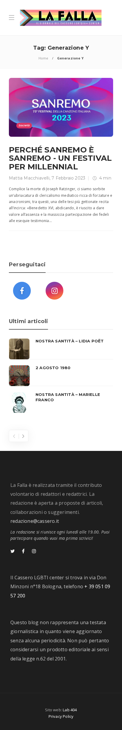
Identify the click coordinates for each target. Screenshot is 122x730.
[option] (61, 376)
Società (24, 125)
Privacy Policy (61, 716)
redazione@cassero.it (34, 521)
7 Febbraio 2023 (68, 178)
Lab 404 (70, 709)
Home (43, 58)
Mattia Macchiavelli (29, 178)
